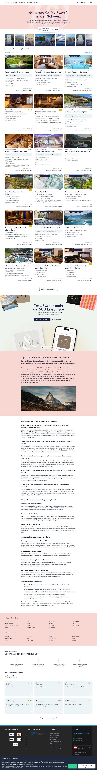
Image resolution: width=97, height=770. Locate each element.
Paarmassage (27, 591)
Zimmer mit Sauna (50, 562)
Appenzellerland (36, 451)
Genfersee (36, 477)
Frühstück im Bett (28, 594)
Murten (72, 493)
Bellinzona (58, 462)
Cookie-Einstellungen (55, 741)
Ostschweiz (64, 450)
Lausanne (70, 475)
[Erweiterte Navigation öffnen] (42, 2)
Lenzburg (65, 493)
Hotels (32, 466)
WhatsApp (77, 736)
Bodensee (28, 451)
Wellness (7, 636)
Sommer (7, 640)
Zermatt (70, 430)
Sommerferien (53, 638)
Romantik (23, 527)
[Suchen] (91, 2)
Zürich (69, 489)
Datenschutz (53, 739)
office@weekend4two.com (82, 733)
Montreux (25, 477)
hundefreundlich (76, 636)
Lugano (23, 462)
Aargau (51, 623)
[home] (11, 2)
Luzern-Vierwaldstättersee (11, 625)
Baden (32, 493)
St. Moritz (23, 448)
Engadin (71, 446)
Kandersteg (33, 432)
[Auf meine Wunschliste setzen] (31, 56)
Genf (66, 475)
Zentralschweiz (40, 430)
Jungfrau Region (31, 627)
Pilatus (37, 433)
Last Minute (36, 2)
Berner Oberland (29, 430)
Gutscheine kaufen (54, 733)
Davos (72, 448)
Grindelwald (24, 432)
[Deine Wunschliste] (88, 2)
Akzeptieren (72, 766)
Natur (59, 435)
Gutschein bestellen (42, 319)
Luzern (65, 432)
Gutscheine (29, 2)
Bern (42, 491)
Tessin (25, 461)
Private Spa (24, 554)
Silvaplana (29, 448)
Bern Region (52, 627)
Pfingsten (29, 636)
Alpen (73, 623)
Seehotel (23, 528)
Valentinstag (75, 640)
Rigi (33, 433)
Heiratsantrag (54, 547)
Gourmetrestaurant (34, 528)
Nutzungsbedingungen (56, 743)
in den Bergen (8, 638)
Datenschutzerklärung (27, 764)
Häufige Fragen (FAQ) (55, 748)
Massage (54, 518)
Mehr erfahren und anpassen (87, 766)
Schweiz (56, 430)
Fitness (51, 640)
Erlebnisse (22, 2)
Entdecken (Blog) (54, 735)
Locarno (39, 462)
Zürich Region (75, 621)
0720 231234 (78, 738)
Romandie (29, 623)
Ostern (73, 638)
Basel (60, 491)
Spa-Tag (51, 605)
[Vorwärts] (92, 40)
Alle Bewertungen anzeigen (48, 719)
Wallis (22, 430)
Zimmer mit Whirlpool (36, 562)
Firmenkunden (53, 737)
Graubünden (24, 446)
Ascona (45, 462)
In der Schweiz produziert (49, 347)
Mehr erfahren (56, 319)
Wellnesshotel (48, 591)
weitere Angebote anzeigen (48, 289)
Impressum (53, 746)
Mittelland (26, 489)
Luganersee (33, 462)
